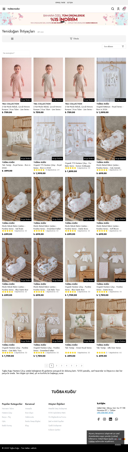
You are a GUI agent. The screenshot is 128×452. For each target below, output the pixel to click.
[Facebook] (98, 419)
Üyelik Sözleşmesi (54, 425)
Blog (27, 425)
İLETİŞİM (70, 2)
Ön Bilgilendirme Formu (57, 417)
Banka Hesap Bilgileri (32, 421)
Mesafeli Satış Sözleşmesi (57, 408)
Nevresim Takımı (8, 408)
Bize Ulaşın (29, 413)
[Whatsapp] (116, 419)
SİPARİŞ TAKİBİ (60, 2)
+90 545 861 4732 (105, 412)
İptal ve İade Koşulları (56, 421)
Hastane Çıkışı (7, 413)
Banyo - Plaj (6, 417)
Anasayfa (28, 408)
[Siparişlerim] (118, 8)
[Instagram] (104, 419)
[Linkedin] (110, 419)
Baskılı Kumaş (7, 425)
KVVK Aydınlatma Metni (57, 413)
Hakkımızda (29, 417)
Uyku (4, 421)
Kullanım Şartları (54, 430)
